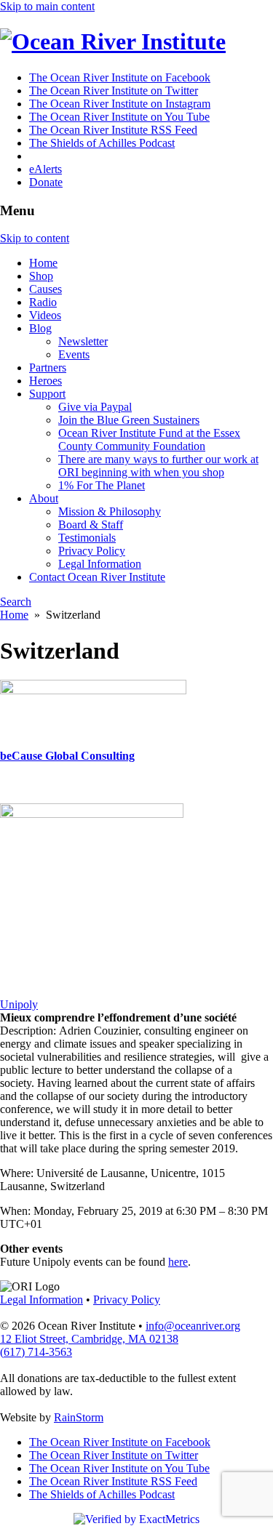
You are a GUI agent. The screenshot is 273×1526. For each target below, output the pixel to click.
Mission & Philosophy (109, 511)
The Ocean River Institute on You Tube (119, 117)
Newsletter (83, 341)
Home (43, 263)
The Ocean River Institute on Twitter (113, 90)
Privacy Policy (91, 551)
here (178, 1262)
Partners (47, 367)
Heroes (45, 380)
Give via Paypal (95, 407)
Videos (45, 315)
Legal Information (99, 564)
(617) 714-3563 (36, 1352)
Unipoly (19, 1004)
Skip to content (34, 238)
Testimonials (87, 537)
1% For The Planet (101, 485)
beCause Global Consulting (67, 756)
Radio (43, 302)
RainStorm (78, 1417)
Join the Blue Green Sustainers (128, 420)
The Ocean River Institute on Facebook (119, 77)
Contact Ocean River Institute (97, 577)
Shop (41, 276)
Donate (46, 182)
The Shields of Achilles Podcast (102, 143)
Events (74, 354)
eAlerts (45, 169)
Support (47, 393)
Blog (40, 328)
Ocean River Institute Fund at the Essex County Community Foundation (149, 439)
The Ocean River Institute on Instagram (119, 103)
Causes (45, 289)
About (43, 498)
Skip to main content (47, 6)
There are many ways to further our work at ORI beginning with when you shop (158, 465)
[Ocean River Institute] (113, 41)
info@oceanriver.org (193, 1326)
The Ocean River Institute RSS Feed (113, 130)
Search (15, 601)
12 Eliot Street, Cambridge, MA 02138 (89, 1339)
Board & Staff (90, 524)
